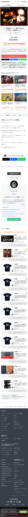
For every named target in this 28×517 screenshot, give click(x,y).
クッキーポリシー (17, 491)
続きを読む (23, 204)
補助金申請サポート (5, 485)
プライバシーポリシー (18, 480)
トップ (2, 406)
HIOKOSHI (3, 479)
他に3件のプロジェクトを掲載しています (15, 197)
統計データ (16, 454)
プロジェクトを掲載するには (7, 5)
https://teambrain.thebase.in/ (10, 216)
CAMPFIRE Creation (5, 466)
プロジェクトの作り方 (5, 452)
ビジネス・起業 (4, 426)
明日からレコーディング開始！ (10, 120)
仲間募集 (19, 115)
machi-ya (3, 483)
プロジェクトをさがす (9, 406)
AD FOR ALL (3, 477)
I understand (23, 511)
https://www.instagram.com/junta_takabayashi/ (14, 213)
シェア (14, 59)
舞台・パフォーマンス (18, 428)
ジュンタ (13, 33)
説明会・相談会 (17, 448)
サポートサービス (17, 450)
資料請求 (3, 440)
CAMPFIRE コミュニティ (6, 464)
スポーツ (15, 419)
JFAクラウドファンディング (6, 481)
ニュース (15, 466)
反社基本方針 (16, 486)
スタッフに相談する (17, 438)
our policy (5, 515)
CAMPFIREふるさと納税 (5, 475)
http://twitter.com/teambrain (10, 211)
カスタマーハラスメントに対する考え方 (20, 489)
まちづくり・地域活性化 (18, 413)
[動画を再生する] (14, 16)
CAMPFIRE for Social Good (6, 468)
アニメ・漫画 (3, 419)
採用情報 (14, 504)
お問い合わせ (16, 471)
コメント (25, 115)
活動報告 (8, 115)
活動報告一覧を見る (14, 173)
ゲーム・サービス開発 (5, 424)
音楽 (17, 33)
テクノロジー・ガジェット (6, 413)
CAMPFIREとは (17, 462)
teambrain (6, 207)
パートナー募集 (21, 504)
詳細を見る (4, 245)
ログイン (18, 1)
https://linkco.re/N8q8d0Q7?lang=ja (11, 209)
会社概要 (7, 504)
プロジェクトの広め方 (5, 454)
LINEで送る (23, 59)
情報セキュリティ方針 (18, 484)
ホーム (2, 115)
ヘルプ (15, 468)
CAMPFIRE (3, 462)
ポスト (6, 59)
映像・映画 (16, 421)
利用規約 (15, 476)
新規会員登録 (24, 1)
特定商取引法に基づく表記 (19, 482)
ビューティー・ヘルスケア (19, 426)
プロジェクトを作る (5, 438)
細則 (15, 478)
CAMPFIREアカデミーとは (6, 448)
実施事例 (15, 452)
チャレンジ (16, 417)
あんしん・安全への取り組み (19, 464)
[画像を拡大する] (12, 242)
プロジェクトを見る (14, 177)
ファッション (3, 421)
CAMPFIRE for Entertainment (6, 471)
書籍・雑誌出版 (17, 424)
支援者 (14, 115)
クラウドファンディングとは (6, 450)
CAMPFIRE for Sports (5, 473)
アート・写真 (3, 428)
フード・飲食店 (4, 417)
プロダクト (3, 415)
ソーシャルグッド (4, 430)
